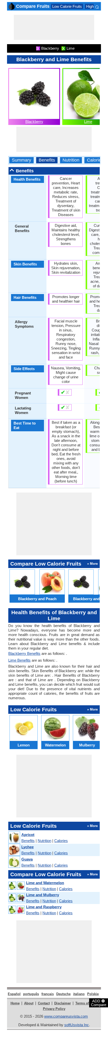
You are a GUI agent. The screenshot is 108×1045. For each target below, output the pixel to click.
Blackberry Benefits (24, 653)
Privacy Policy (54, 1009)
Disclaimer (62, 1003)
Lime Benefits (19, 660)
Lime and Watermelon (45, 883)
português (31, 994)
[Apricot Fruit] (14, 837)
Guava (27, 859)
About (28, 1003)
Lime (88, 121)
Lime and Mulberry (42, 895)
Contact (44, 1003)
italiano (79, 994)
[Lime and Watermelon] (16, 886)
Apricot (27, 834)
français (47, 994)
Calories (95, 160)
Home (15, 1003)
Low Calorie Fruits (67, 6)
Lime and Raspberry (44, 907)
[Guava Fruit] (14, 862)
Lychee (27, 847)
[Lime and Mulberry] (16, 898)
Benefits (47, 160)
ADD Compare (98, 1002)
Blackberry (34, 121)
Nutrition (71, 160)
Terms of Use (85, 1003)
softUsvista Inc (76, 1025)
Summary (21, 160)
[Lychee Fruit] (14, 850)
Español (14, 994)
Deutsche (63, 994)
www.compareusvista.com (66, 1016)
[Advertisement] (54, 27)
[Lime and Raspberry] (16, 910)
